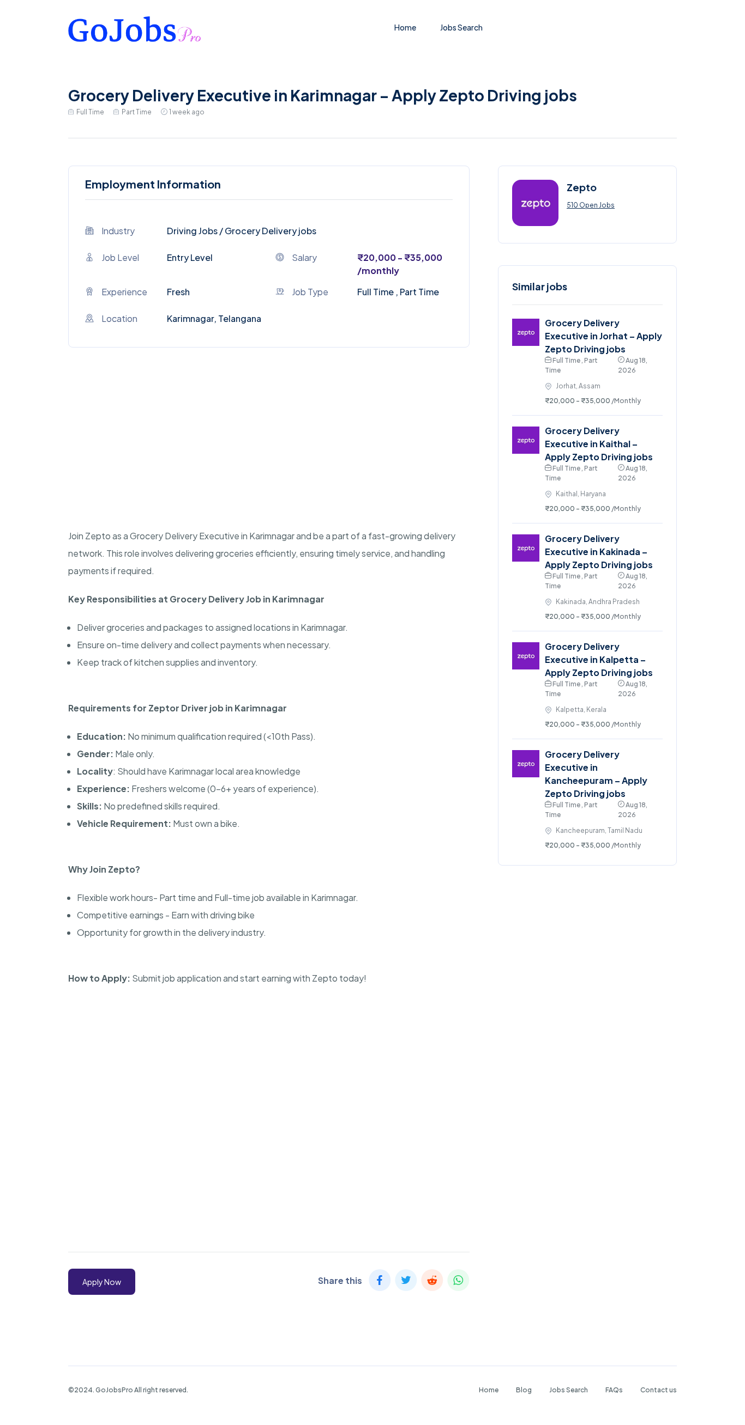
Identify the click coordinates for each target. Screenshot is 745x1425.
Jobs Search (461, 27)
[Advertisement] (269, 451)
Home (405, 27)
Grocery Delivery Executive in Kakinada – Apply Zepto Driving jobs (599, 551)
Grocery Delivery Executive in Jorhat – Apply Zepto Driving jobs (603, 336)
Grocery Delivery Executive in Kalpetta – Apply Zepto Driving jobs (599, 659)
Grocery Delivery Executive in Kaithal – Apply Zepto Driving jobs (599, 443)
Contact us (658, 1390)
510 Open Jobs (591, 205)
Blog (524, 1390)
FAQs (614, 1390)
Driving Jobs (192, 230)
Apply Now (101, 1282)
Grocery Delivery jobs (270, 230)
